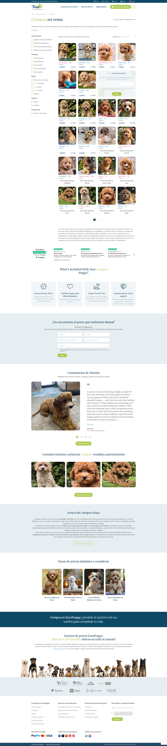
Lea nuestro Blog (90, 713)
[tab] (77, 437)
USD (124, 1)
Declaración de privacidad (53, 744)
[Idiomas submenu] (135, 1)
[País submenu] (116, 1)
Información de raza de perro (66, 717)
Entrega (33, 713)
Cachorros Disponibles (122, 7)
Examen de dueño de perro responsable (69, 707)
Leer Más (34, 30)
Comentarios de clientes (91, 717)
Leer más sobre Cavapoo (83, 544)
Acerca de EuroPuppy (91, 710)
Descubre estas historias (61, 649)
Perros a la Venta (36, 707)
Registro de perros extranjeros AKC (68, 710)
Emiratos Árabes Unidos (98, 430)
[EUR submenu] (125, 1)
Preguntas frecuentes (37, 717)
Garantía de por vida (37, 720)
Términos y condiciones (37, 744)
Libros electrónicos (63, 713)
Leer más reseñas (83, 444)
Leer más (90, 424)
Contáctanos (88, 707)
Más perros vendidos (83, 495)
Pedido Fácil (34, 710)
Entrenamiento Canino (37, 723)
